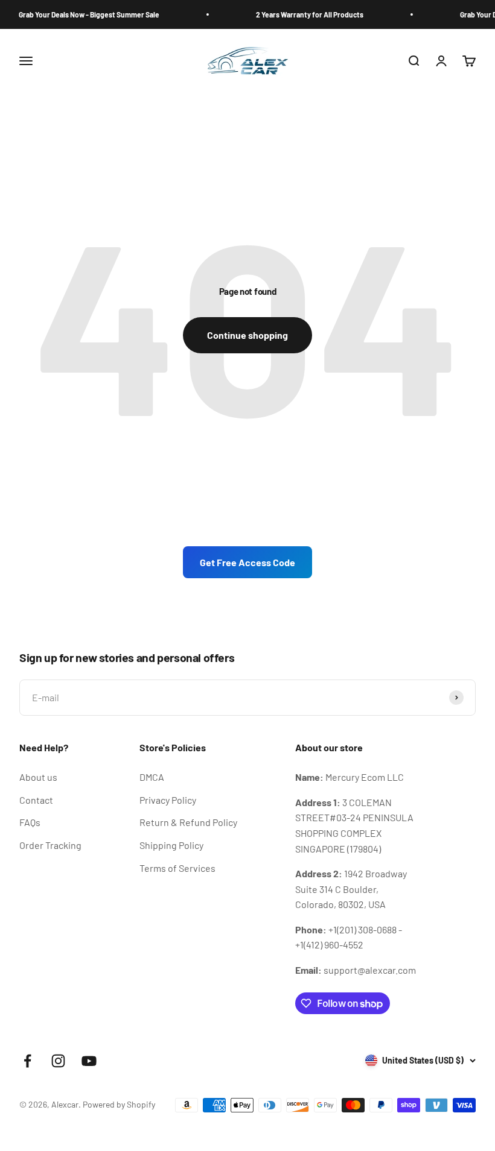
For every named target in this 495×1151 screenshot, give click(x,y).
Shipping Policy (171, 845)
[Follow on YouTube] (89, 1061)
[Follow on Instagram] (58, 1061)
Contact (36, 800)
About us (38, 777)
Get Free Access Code (247, 562)
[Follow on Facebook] (27, 1061)
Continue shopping (247, 335)
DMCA (151, 777)
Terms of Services (177, 868)
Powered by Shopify (119, 1104)
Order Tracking (50, 845)
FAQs (29, 822)
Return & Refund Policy (188, 822)
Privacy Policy (167, 800)
